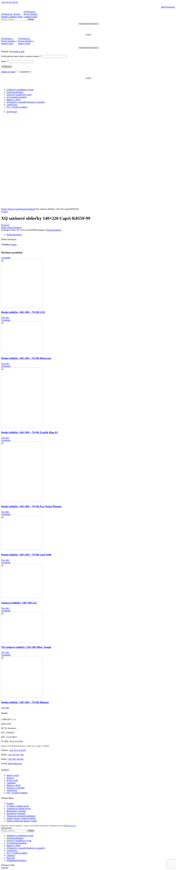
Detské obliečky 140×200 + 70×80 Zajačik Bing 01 (29, 432)
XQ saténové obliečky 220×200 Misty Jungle (26, 647)
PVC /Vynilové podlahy (17, 793)
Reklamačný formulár (16, 813)
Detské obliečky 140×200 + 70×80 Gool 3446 (26, 554)
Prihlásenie (6, 67)
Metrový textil (13, 775)
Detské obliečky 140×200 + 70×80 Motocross (26, 358)
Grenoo (4, 211)
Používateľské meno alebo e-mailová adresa (21, 56)
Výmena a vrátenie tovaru (18, 806)
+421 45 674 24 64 (9, 2)
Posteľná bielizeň (28, 209)
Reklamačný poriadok (16, 811)
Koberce (10, 778)
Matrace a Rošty (14, 785)
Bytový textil (14, 209)
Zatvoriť (4, 867)
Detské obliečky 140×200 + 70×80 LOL (23, 312)
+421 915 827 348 (15, 755)
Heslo (4, 61)
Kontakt (10, 803)
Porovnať (11, 858)
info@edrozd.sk (168, 7)
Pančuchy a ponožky (16, 788)
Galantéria (11, 783)
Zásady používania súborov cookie (22, 821)
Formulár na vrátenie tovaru (19, 808)
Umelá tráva (12, 790)
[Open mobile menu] (88, 83)
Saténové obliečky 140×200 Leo (19, 602)
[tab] (91, 235)
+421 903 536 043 (15, 759)
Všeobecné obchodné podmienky (21, 816)
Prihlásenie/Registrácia (16, 860)
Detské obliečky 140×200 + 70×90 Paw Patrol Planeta (31, 506)
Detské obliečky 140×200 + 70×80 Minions (25, 702)
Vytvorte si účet (17, 51)
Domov (4, 209)
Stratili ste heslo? (8, 72)
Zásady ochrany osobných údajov (21, 818)
